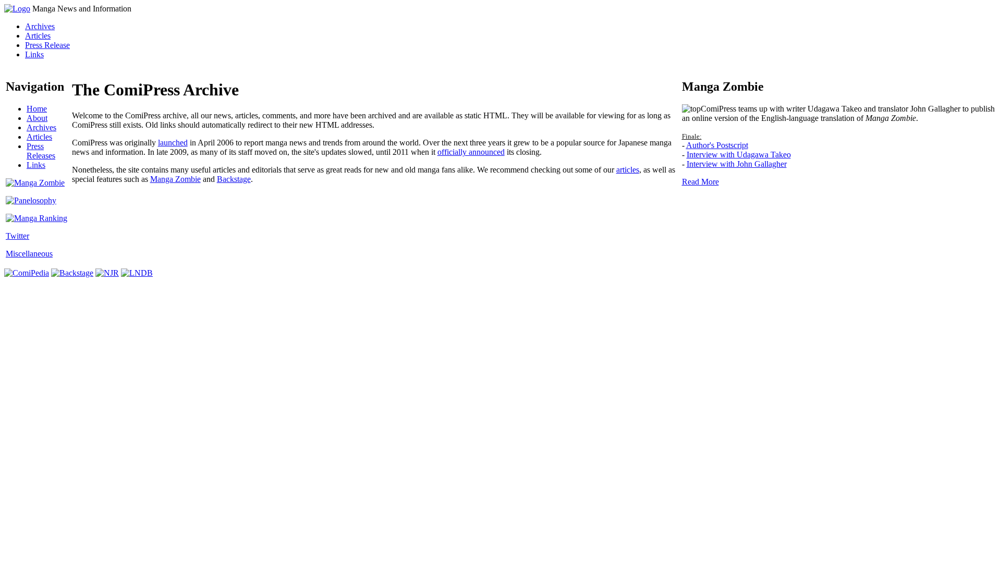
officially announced (471, 152)
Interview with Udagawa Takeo (739, 154)
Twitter (17, 235)
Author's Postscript (717, 145)
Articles (38, 35)
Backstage (234, 179)
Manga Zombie (175, 179)
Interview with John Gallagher (737, 164)
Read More (700, 181)
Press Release (47, 45)
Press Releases (41, 151)
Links (34, 54)
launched (173, 142)
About (37, 118)
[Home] (17, 8)
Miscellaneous (29, 253)
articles (627, 169)
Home (37, 108)
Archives (40, 26)
